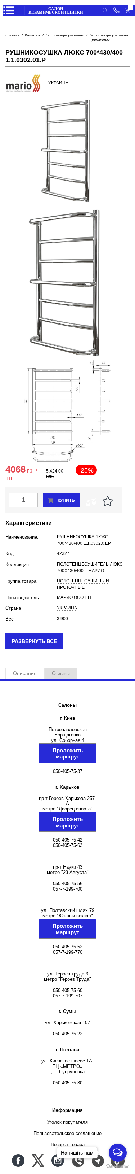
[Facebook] (18, 1160)
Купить (66, 500)
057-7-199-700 (67, 889)
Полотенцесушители (65, 35)
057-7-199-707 (67, 996)
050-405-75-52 (67, 946)
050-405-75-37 (67, 771)
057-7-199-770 (67, 952)
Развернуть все (34, 641)
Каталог (32, 35)
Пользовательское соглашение (67, 1133)
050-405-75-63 (67, 845)
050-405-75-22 (67, 1033)
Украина (67, 607)
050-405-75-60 (67, 990)
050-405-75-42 (67, 840)
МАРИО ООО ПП (74, 597)
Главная (12, 35)
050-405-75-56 (67, 883)
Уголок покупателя (67, 1122)
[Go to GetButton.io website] (117, 1166)
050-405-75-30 (67, 1083)
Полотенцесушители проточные (109, 37)
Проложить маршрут (68, 753)
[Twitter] (38, 1160)
